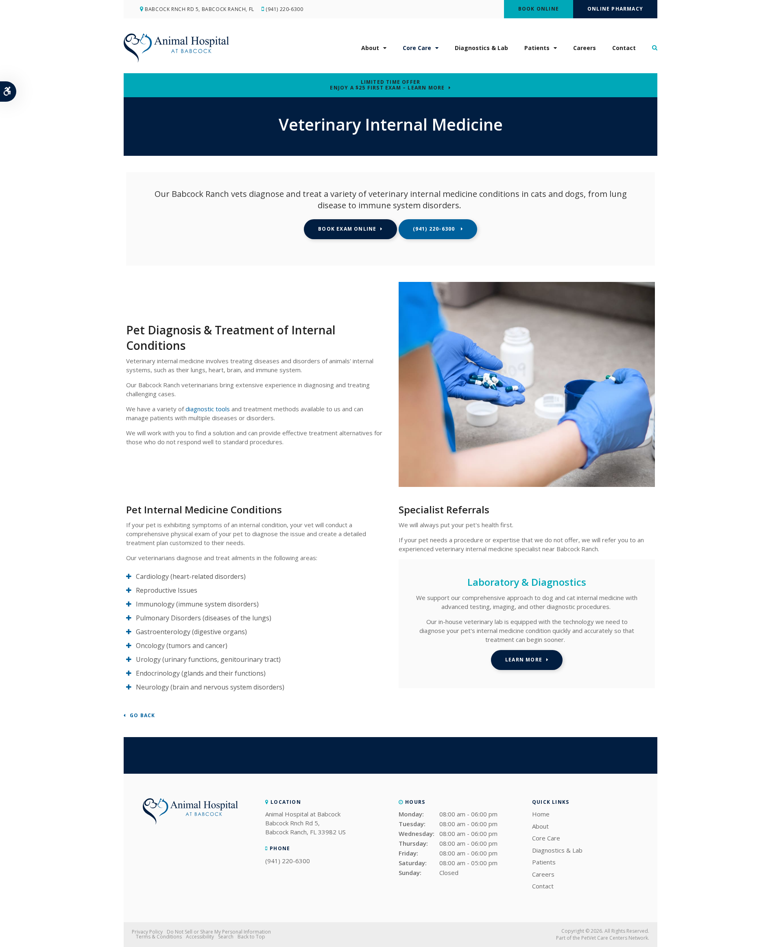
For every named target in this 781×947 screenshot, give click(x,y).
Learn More (523, 659)
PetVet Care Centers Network (614, 937)
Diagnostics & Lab (481, 48)
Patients (537, 48)
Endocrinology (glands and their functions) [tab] (201, 673)
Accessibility (200, 936)
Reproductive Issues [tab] (166, 590)
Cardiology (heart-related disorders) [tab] (191, 576)
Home (541, 814)
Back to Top (251, 936)
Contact (624, 48)
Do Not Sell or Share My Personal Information (219, 931)
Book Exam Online (347, 228)
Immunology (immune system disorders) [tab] (197, 604)
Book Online (538, 8)
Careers (584, 48)
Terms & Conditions (159, 936)
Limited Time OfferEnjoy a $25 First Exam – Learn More (387, 85)
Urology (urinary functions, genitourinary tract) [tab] (208, 659)
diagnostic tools (207, 409)
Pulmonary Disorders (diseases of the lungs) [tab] (203, 617)
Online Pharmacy (615, 8)
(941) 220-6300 (284, 9)
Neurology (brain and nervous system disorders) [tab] (211, 687)
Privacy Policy (147, 931)
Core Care (417, 48)
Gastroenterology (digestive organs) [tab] (191, 631)
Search (225, 936)
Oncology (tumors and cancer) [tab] (181, 645)
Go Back (142, 716)
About (370, 48)
